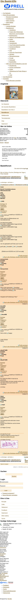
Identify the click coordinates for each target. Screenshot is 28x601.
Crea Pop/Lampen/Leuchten (17, 45)
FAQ (3, 121)
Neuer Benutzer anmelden (13, 80)
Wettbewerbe (5, 115)
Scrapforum (12, 48)
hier (15, 137)
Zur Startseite (6, 13)
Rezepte (4, 501)
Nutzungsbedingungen (9, 591)
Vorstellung (12, 30)
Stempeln (12, 41)
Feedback (4, 510)
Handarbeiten (13, 43)
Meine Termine (10, 20)
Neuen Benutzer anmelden (9, 495)
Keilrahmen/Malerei (14, 47)
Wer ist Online (4, 172)
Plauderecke (12, 65)
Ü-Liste (11, 58)
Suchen (11, 172)
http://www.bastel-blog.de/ (7, 437)
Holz (10, 50)
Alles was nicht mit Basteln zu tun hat (16, 63)
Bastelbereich (10, 28)
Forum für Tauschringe (15, 52)
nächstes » (10, 182)
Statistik (6, 174)
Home (1, 142)
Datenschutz (6, 593)
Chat (10, 75)
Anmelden (6, 78)
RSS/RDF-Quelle (3, 554)
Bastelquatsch (13, 35)
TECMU (9, 599)
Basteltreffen (12, 62)
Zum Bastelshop (7, 77)
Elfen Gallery (5, 515)
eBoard (7, 142)
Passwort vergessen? (8, 493)
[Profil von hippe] (23, 452)
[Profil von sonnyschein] (23, 301)
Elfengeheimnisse (14, 56)
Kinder (11, 69)
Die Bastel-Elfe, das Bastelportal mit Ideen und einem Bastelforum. (4, 577)
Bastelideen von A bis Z (8, 109)
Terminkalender (6, 118)
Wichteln (11, 54)
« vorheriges (3, 182)
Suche (3, 518)
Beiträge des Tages (19, 172)
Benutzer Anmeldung (12, 17)
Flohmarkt (12, 60)
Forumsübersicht (5, 176)
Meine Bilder (9, 22)
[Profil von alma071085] (23, 391)
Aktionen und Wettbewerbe (16, 37)
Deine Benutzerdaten (9, 15)
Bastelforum (6, 24)
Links (3, 504)
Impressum (5, 124)
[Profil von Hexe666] (23, 345)
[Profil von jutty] (23, 255)
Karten (11, 39)
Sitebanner (5, 507)
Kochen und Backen (15, 67)
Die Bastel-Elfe (8, 1)
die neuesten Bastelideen (9, 107)
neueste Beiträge (11, 26)
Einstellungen (10, 18)
